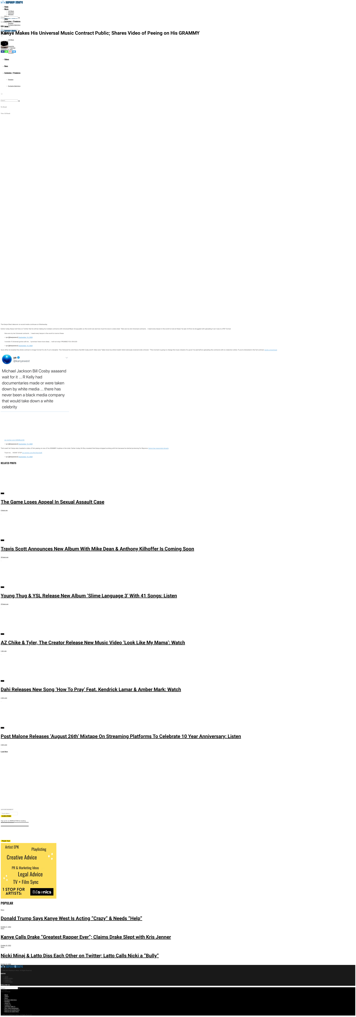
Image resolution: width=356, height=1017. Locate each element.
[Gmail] (10, 51)
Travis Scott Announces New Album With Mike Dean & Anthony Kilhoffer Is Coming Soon (97, 549)
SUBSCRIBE (6, 816)
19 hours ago (4, 604)
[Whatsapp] (6, 51)
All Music (11, 11)
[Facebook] (3, 51)
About (6, 977)
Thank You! (6, 841)
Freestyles (11, 13)
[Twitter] (14, 51)
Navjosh (12, 48)
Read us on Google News (12, 1010)
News (2, 26)
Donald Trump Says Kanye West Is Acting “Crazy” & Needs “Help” (71, 918)
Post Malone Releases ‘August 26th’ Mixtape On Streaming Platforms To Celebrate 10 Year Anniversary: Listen (121, 736)
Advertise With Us (9, 1006)
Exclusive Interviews (14, 25)
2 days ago (4, 698)
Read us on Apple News (11, 1011)
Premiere (10, 23)
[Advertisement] (178, 424)
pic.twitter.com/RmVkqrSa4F (32, 453)
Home (6, 6)
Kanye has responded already (158, 448)
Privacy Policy (8, 978)
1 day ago (3, 651)
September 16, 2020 (7, 49)
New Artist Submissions (11, 1008)
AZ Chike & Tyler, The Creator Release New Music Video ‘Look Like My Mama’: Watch (93, 642)
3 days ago (4, 745)
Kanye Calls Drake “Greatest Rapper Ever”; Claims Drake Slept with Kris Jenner (86, 937)
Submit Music (8, 982)
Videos (6, 996)
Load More (4, 751)
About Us (7, 1003)
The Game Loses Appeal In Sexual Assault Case (52, 502)
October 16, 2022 (6, 945)
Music (6, 9)
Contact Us (7, 980)
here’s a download (271, 350)
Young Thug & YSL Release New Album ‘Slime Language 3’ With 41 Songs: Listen (89, 596)
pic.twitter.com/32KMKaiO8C (14, 440)
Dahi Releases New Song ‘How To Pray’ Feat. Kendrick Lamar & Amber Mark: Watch (91, 689)
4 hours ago (4, 510)
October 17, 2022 (6, 927)
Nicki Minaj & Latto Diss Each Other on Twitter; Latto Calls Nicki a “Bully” (80, 955)
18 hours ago (4, 557)
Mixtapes (11, 14)
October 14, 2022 (6, 964)
